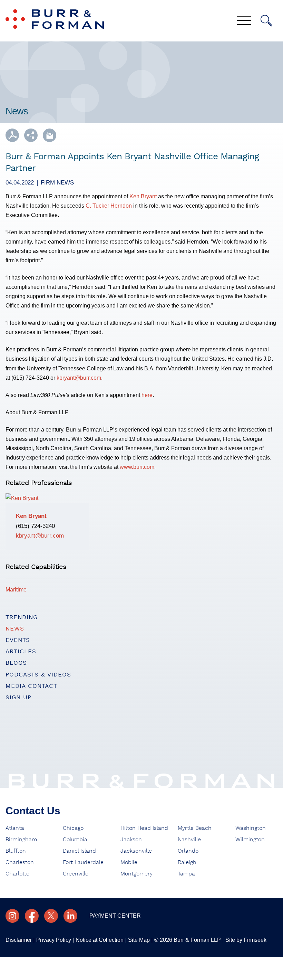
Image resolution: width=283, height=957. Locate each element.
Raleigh (187, 862)
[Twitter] (51, 916)
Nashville (189, 839)
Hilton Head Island (144, 828)
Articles (21, 651)
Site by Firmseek (245, 940)
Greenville (75, 874)
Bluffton (16, 851)
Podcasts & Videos (38, 675)
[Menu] (243, 21)
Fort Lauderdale (83, 862)
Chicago (73, 828)
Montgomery (136, 874)
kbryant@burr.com (79, 378)
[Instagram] (12, 916)
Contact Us (33, 810)
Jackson (131, 839)
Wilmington (250, 839)
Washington (250, 828)
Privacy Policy (53, 940)
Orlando (188, 851)
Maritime (16, 589)
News (15, 629)
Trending (22, 617)
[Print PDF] (12, 135)
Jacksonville (136, 851)
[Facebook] (32, 916)
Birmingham (21, 839)
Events (18, 640)
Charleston (20, 862)
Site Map (139, 940)
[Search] (266, 21)
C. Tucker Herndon (109, 205)
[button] (31, 135)
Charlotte (17, 874)
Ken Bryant (143, 196)
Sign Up (18, 697)
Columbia (75, 839)
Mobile (128, 862)
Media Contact (31, 686)
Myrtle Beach (195, 828)
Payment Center (115, 916)
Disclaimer (19, 940)
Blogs (16, 663)
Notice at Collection (100, 940)
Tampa (186, 874)
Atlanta (15, 828)
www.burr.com (137, 467)
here (147, 395)
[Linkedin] (70, 916)
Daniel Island (79, 851)
